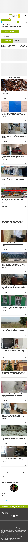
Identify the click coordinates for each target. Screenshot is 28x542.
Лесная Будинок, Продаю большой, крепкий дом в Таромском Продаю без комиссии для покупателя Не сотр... (13, 266)
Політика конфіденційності (6, 538)
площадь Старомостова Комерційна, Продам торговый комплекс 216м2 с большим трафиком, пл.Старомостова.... (13, 201)
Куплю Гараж (5, 91)
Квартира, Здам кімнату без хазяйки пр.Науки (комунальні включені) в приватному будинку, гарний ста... (13, 287)
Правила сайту (13, 538)
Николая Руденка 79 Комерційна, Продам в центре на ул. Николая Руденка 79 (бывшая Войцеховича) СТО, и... (13, 179)
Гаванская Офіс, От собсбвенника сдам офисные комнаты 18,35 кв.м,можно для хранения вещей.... (12, 244)
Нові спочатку (8, 45)
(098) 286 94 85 (9, 499)
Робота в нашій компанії (5, 511)
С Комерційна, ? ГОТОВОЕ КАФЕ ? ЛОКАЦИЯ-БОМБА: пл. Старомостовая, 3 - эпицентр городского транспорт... (13, 158)
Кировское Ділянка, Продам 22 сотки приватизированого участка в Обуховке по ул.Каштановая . (13, 330)
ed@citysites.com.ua (9, 500)
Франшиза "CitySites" (4, 512)
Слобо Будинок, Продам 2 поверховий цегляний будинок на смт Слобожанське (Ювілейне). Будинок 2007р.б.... (14, 373)
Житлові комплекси (21, 45)
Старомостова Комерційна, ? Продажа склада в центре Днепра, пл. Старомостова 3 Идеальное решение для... (14, 136)
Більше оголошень (14, 468)
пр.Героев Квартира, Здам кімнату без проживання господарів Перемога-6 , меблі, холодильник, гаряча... (13, 460)
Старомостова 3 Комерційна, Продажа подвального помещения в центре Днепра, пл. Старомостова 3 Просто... (13, 115)
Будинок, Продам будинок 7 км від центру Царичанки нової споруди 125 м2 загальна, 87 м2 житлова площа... (13, 438)
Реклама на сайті (4, 509)
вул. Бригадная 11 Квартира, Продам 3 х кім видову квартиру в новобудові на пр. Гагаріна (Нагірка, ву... (13, 352)
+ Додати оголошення (9, 31)
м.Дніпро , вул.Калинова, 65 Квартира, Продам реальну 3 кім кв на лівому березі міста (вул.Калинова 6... (13, 395)
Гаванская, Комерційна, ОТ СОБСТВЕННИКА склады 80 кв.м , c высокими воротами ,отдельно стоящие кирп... (13, 222)
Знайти (8, 41)
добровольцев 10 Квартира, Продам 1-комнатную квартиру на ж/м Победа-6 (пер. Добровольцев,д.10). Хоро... (13, 416)
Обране (13, 45)
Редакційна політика (9, 539)
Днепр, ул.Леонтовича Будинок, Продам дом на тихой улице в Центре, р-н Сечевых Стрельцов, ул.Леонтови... (14, 309)
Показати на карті (24, 46)
